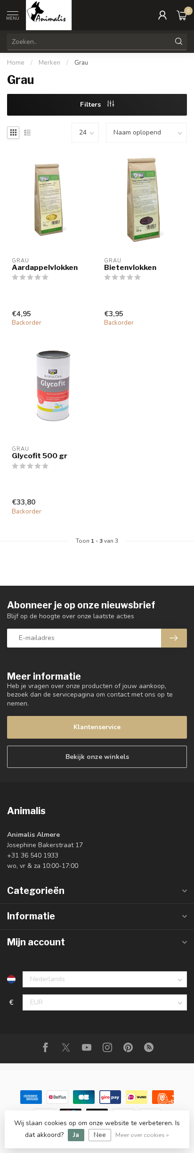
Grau (81, 63)
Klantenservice (97, 727)
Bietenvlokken (130, 267)
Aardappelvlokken (45, 267)
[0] (182, 15)
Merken (49, 63)
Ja (76, 1134)
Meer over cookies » (142, 1135)
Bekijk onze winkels (97, 756)
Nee (100, 1134)
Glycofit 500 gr (39, 456)
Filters (91, 104)
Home (15, 63)
